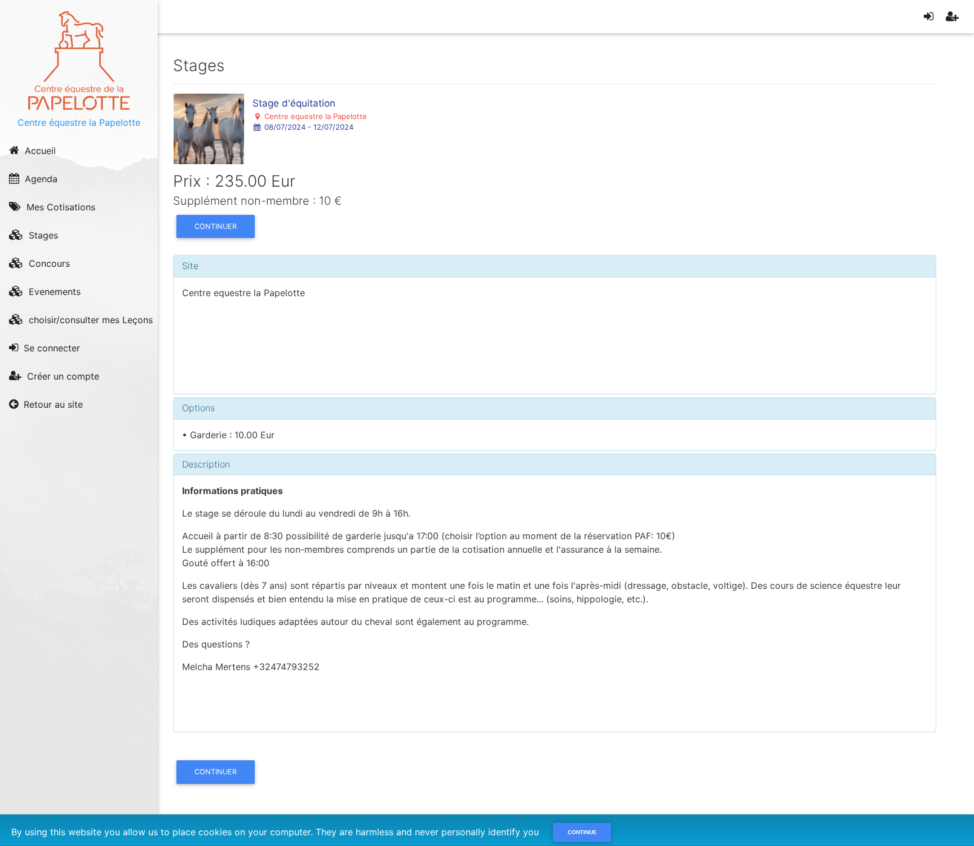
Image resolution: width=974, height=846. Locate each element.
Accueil (39, 150)
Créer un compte (61, 376)
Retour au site (52, 404)
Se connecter (50, 348)
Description (206, 464)
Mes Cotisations (59, 207)
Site (190, 265)
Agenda (39, 178)
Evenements (53, 291)
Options (198, 407)
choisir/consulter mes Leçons (89, 319)
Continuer (215, 226)
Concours (48, 263)
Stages (42, 235)
